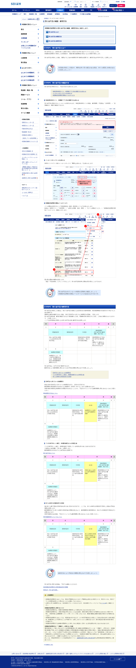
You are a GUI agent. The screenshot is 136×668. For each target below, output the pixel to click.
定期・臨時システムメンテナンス (29, 163)
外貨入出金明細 (86, 14)
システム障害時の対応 (116, 653)
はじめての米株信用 (27, 80)
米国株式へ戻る (49, 644)
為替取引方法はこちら (51, 393)
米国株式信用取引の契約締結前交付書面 (56, 587)
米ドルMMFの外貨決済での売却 (62, 376)
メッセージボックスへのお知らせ (62, 93)
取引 (25, 14)
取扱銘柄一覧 (26, 132)
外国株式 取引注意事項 (29, 154)
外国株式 (60, 10)
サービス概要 (25, 113)
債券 (82, 10)
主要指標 (24, 38)
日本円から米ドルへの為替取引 (62, 372)
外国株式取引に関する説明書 (29, 173)
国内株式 (48, 10)
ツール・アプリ (26, 99)
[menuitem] (118, 1)
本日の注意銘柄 (26, 151)
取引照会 (24, 62)
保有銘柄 (49, 14)
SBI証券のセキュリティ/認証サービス (29, 188)
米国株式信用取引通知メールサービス (64, 95)
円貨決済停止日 (26, 129)
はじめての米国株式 (27, 72)
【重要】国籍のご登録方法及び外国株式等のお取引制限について (29, 168)
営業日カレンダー (27, 122)
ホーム (14, 10)
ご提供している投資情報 (29, 138)
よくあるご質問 (26, 192)
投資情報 (24, 104)
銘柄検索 (24, 34)
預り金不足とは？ (54, 32)
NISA (38, 10)
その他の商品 (117, 9)
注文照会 (65, 14)
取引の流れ (24, 108)
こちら (103, 603)
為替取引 (74, 14)
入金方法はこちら (50, 453)
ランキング (24, 42)
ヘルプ (24, 195)
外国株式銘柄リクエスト (29, 141)
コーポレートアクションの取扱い (29, 158)
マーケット (26, 10)
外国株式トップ (16, 14)
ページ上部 (117, 659)
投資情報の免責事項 (28, 653)
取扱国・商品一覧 (27, 90)
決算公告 (40, 653)
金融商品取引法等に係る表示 (85, 638)
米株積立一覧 (33, 14)
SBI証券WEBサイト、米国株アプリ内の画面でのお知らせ (69, 91)
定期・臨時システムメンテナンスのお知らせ (79, 653)
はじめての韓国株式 (27, 76)
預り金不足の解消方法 (55, 41)
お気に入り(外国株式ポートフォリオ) (28, 46)
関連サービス (25, 95)
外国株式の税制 (26, 135)
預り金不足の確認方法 (55, 36)
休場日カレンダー (27, 125)
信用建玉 (57, 14)
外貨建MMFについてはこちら (53, 517)
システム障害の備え (100, 653)
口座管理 (42, 14)
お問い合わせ (16, 653)
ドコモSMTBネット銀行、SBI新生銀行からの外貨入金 (68, 374)
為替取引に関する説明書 (29, 178)
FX (91, 10)
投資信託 (72, 10)
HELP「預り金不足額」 (51, 590)
